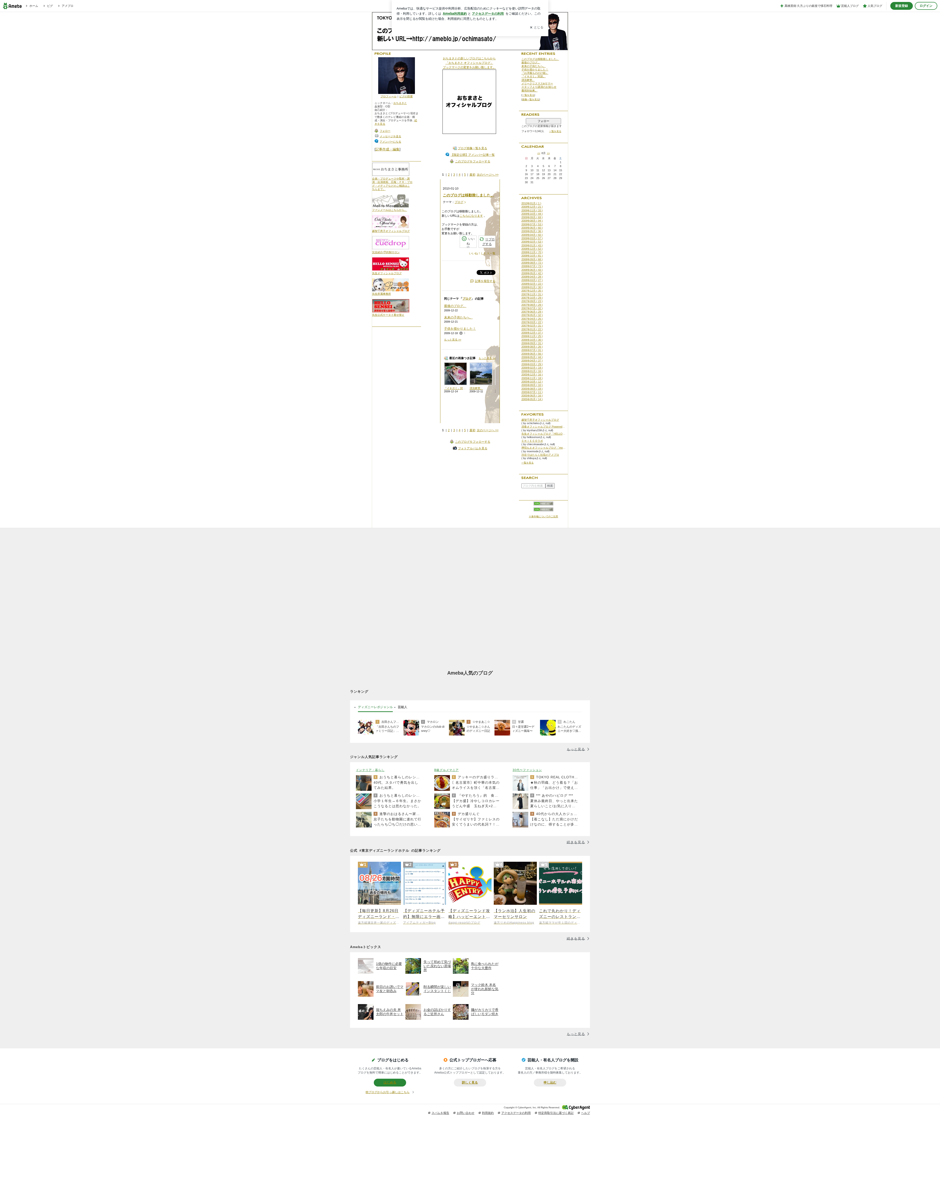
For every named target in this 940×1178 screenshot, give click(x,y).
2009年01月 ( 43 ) (532, 245)
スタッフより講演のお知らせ (538, 86)
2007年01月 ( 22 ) (532, 329)
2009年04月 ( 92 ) (532, 234)
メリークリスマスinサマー (537, 83)
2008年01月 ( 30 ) (532, 287)
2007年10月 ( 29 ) (532, 297)
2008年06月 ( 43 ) (532, 269)
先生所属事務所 (381, 293)
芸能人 (402, 707)
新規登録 (901, 6)
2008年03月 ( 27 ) (532, 280)
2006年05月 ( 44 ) (532, 357)
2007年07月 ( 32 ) (532, 308)
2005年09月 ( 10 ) (532, 385)
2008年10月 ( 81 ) (532, 255)
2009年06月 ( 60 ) (532, 227)
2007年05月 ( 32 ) (532, 315)
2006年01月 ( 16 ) (532, 371)
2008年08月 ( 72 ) (532, 262)
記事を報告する (485, 281)
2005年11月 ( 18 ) (532, 378)
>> (548, 153)
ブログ (459, 202)
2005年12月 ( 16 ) (532, 374)
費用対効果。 (529, 90)
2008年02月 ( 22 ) (532, 283)
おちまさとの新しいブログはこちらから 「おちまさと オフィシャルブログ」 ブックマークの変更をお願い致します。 (469, 63)
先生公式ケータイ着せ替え (388, 314)
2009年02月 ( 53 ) (532, 241)
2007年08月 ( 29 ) (532, 304)
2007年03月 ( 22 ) (532, 322)
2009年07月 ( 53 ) (532, 224)
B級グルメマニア (446, 770)
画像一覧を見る (530, 99)
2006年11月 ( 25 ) (532, 336)
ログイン (926, 6)
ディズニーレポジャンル (375, 707)
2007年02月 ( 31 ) (532, 325)
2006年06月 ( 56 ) (532, 353)
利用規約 (488, 1113)
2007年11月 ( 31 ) (532, 294)
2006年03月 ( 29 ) (532, 364)
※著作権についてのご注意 (543, 516)
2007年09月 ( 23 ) (532, 301)
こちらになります (471, 215)
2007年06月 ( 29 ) (532, 311)
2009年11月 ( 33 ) (532, 210)
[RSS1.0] (543, 505)
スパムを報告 (440, 1113)
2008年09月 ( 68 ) (532, 259)
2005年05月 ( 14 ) (532, 399)
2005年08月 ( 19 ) (532, 388)
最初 (472, 174)
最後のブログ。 (455, 306)
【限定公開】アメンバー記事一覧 (473, 155)
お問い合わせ (465, 1113)
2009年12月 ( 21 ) (532, 206)
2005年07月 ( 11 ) (532, 392)
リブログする (488, 242)
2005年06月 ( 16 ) (532, 395)
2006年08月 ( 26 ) (532, 346)
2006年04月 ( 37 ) (532, 360)
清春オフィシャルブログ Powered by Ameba (543, 426)
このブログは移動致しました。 (468, 195)
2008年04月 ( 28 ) (532, 276)
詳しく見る (470, 1082)
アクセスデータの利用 (516, 1113)
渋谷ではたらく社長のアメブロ (540, 454)
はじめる (390, 1082)
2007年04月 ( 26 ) (532, 318)
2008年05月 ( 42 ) (532, 273)
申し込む (550, 1082)
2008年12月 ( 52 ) (532, 248)
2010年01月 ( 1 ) (531, 203)
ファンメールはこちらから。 (389, 209)
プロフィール (388, 96)
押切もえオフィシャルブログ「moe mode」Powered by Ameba (543, 447)
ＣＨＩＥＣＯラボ (532, 440)
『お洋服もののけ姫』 (534, 72)
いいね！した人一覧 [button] (482, 253)
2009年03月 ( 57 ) (532, 238)
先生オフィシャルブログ (387, 273)
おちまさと (400, 103)
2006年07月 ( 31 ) (532, 350)
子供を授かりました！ (460, 328)
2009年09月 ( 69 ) (532, 217)
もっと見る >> (452, 339)
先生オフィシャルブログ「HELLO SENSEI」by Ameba (543, 433)
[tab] (375, 707)
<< (538, 153)
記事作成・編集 (388, 149)
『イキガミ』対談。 (533, 76)
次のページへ (488, 174)
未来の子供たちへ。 (458, 317)
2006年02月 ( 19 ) (532, 367)
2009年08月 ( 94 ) (532, 220)
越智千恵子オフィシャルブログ (391, 230)
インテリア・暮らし (370, 770)
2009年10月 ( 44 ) (532, 213)
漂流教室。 (528, 80)
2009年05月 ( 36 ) (532, 231)
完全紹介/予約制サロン (386, 252)
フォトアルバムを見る (472, 448)
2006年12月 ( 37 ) (532, 332)
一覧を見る (528, 95)
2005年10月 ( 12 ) (532, 381)
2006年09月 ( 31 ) (532, 343)
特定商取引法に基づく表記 (556, 1113)
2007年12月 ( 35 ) (532, 290)
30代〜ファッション (527, 770)
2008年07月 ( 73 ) (532, 266)
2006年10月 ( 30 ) (532, 339)
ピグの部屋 (406, 96)
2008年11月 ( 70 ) (532, 252)
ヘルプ (585, 1113)
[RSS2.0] (543, 510)
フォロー (543, 121)
